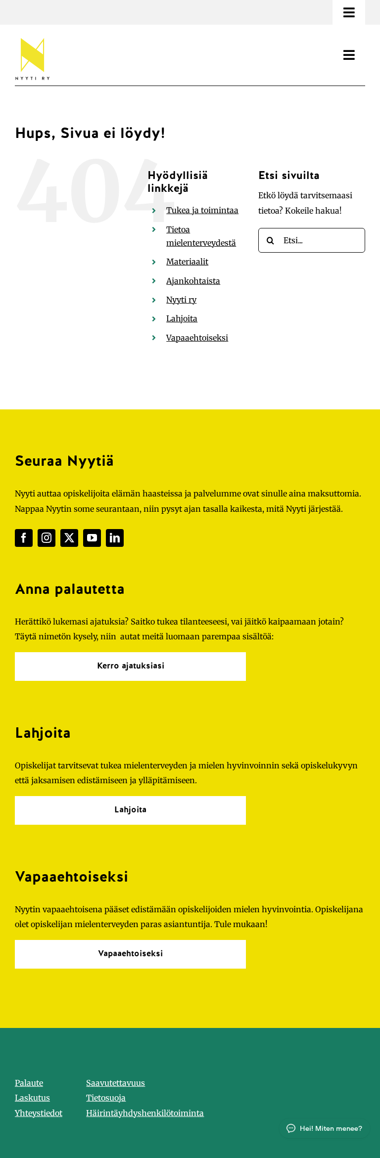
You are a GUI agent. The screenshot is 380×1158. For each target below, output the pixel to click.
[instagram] (46, 538)
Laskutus (32, 1098)
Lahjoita (181, 318)
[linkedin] (115, 538)
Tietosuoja (106, 1098)
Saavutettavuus (115, 1083)
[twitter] (69, 538)
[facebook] (24, 538)
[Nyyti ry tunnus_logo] (32, 36)
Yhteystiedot (38, 1113)
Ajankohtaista (193, 281)
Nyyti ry (181, 300)
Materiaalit (187, 262)
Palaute (29, 1083)
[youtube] (92, 538)
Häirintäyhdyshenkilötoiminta (145, 1113)
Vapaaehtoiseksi (197, 338)
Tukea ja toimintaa (202, 210)
